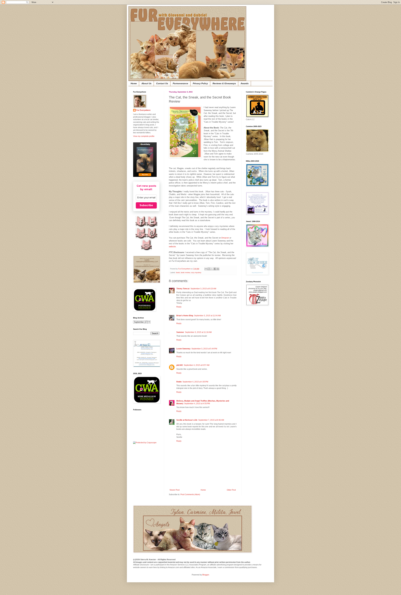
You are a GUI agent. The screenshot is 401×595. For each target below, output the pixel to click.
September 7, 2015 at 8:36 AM (211, 420)
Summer (180, 332)
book (178, 272)
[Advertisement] (255, 358)
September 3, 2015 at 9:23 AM (203, 289)
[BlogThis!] (209, 268)
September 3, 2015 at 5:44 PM (204, 349)
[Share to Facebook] (214, 268)
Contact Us (162, 83)
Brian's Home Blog (184, 316)
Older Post (231, 490)
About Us (146, 83)
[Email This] (206, 268)
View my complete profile (143, 136)
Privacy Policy (200, 83)
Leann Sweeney (183, 349)
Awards (245, 83)
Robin (179, 382)
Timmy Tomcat (183, 289)
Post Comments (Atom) (190, 494)
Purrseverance (180, 83)
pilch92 (179, 365)
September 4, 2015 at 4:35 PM (195, 382)
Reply (178, 307)
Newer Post (175, 490)
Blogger (205, 575)
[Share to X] (212, 268)
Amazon (225, 238)
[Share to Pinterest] (217, 268)
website (172, 246)
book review (185, 272)
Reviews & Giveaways (224, 83)
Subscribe (146, 205)
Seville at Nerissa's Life (186, 420)
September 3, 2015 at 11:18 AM (198, 332)
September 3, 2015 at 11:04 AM (207, 316)
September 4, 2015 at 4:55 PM (197, 403)
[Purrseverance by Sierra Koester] (145, 159)
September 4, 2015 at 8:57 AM (196, 365)
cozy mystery (196, 272)
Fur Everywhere (143, 110)
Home (134, 83)
